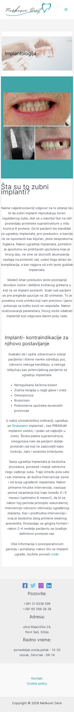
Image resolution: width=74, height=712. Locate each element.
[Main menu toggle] (66, 9)
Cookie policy (37, 683)
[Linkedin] (49, 585)
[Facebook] (25, 585)
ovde (54, 554)
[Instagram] (41, 585)
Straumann (20, 426)
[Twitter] (33, 585)
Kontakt (37, 678)
